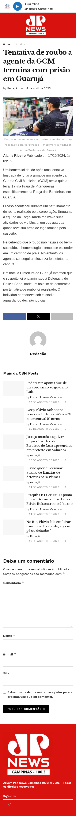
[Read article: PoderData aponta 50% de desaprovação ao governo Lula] (13, 388)
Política (20, 44)
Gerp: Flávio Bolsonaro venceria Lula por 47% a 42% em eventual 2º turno (48, 414)
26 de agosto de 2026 (43, 428)
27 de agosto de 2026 (43, 402)
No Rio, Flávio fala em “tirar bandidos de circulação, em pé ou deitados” (48, 526)
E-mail (9, 654)
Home (7, 44)
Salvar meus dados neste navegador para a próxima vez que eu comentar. (39, 694)
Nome (9, 636)
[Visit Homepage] (35, 25)
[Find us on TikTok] (9, 804)
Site (6, 673)
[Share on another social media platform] (62, 316)
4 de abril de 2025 (38, 88)
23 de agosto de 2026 (43, 541)
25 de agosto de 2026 (43, 460)
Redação (13, 88)
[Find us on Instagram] (20, 804)
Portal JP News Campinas (46, 397)
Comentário (13, 583)
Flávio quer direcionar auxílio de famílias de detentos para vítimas (44, 472)
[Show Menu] (5, 25)
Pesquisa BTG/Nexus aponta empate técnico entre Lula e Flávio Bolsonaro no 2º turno (49, 499)
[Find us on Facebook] (4, 804)
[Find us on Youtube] (15, 804)
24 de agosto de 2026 (43, 487)
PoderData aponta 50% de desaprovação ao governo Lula (47, 387)
